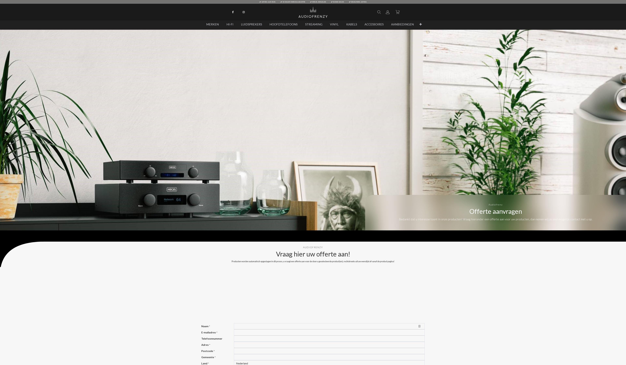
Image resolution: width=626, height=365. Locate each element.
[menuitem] (212, 24)
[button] (421, 24)
